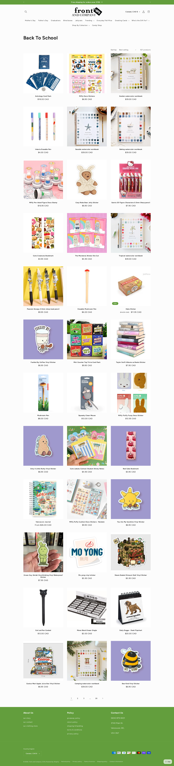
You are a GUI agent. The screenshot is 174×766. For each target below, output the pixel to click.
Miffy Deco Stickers (87, 96)
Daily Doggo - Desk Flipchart (131, 630)
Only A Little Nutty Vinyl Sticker (43, 469)
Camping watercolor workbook (87, 684)
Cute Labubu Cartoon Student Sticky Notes (87, 469)
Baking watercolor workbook (131, 149)
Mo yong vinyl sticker (86, 575)
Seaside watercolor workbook (87, 149)
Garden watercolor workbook (130, 96)
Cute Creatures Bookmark (43, 256)
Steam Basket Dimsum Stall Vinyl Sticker (131, 575)
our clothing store (30, 726)
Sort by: (114, 50)
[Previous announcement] (24, 2)
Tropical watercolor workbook (131, 256)
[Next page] (102, 698)
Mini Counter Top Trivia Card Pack (87, 362)
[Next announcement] (150, 2)
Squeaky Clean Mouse (87, 415)
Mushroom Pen (43, 415)
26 (96, 698)
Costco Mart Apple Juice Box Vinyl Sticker (43, 684)
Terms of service (89, 761)
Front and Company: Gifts (37, 761)
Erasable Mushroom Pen (87, 309)
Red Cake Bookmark (131, 469)
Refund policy (65, 761)
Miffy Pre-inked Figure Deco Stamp (43, 203)
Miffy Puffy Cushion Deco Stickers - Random (87, 522)
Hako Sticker (131, 309)
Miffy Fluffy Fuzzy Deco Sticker (130, 415)
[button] (25, 11)
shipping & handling (75, 726)
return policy (72, 722)
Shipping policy (102, 761)
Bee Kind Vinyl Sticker (131, 684)
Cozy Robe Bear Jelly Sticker (87, 203)
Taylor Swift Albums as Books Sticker (130, 362)
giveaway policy (73, 718)
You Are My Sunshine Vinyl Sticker (130, 522)
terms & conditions (74, 730)
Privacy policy (77, 761)
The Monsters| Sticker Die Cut (87, 256)
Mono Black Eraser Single (87, 630)
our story (27, 718)
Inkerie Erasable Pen (43, 149)
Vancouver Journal (43, 522)
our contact (28, 722)
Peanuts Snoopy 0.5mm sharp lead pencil (43, 309)
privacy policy (73, 734)
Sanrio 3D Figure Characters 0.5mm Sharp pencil (130, 203)
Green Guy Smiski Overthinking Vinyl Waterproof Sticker (43, 576)
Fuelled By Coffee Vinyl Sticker (43, 362)
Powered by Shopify (52, 761)
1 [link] (71, 698)
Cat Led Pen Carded (43, 630)
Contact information (116, 761)
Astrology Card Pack (43, 96)
